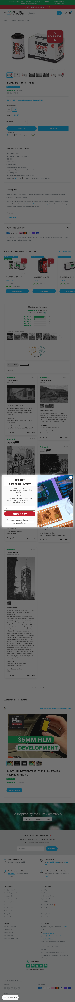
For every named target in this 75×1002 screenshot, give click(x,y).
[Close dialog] (70, 477)
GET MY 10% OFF (19, 514)
